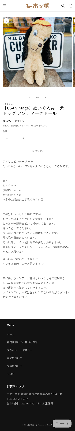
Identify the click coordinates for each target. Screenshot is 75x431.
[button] (4, 6)
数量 (5, 131)
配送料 (13, 126)
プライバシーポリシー (19, 350)
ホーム (11, 334)
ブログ (11, 373)
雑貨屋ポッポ (32, 425)
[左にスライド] (30, 97)
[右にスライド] (45, 97)
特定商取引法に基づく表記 (22, 342)
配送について (14, 365)
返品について (14, 358)
